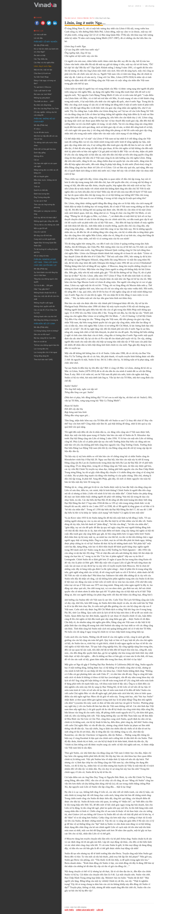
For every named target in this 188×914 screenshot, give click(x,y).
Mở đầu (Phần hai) (41, 125)
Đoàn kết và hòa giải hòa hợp (45, 149)
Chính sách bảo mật (85, 910)
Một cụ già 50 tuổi (40, 228)
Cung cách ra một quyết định (44, 239)
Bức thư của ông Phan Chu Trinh (46, 109)
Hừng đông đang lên (41, 356)
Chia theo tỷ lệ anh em (42, 73)
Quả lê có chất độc (41, 190)
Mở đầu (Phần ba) (40, 269)
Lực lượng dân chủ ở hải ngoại (45, 352)
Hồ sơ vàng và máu (41, 256)
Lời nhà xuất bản (40, 34)
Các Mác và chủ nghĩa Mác (44, 63)
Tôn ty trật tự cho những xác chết (46, 225)
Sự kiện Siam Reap (41, 77)
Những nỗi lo (38, 156)
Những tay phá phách (42, 98)
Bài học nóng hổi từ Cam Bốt (45, 338)
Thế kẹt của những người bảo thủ (46, 345)
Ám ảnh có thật (39, 55)
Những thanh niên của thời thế (45, 316)
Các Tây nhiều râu (40, 59)
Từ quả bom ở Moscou (42, 87)
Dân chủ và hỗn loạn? (42, 334)
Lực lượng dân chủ (41, 349)
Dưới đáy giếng (39, 153)
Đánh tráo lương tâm (41, 194)
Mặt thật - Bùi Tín (89, 18)
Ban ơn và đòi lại (40, 342)
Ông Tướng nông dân (42, 197)
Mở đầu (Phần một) (41, 45)
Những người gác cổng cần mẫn (46, 221)
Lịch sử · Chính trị (134, 6)
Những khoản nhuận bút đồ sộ (45, 293)
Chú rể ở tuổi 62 (40, 232)
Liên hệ (100, 910)
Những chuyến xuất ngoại (43, 303)
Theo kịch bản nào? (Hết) (43, 359)
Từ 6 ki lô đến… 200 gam (43, 285)
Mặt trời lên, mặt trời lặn (43, 70)
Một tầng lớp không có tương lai (46, 320)
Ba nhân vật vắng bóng (42, 105)
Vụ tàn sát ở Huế (40, 201)
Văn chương (149, 6)
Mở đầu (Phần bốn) (41, 327)
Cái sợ (36, 160)
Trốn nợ (37, 187)
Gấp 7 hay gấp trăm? (41, 289)
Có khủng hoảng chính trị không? (46, 331)
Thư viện (67, 18)
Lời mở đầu (38, 38)
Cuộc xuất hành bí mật (42, 91)
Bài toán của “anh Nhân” (43, 94)
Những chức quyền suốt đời (44, 306)
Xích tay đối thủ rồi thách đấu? (45, 218)
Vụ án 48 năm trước (41, 132)
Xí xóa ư (37, 129)
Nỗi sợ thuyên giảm (41, 176)
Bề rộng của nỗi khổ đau (43, 235)
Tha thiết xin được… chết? (44, 101)
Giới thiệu (69, 910)
